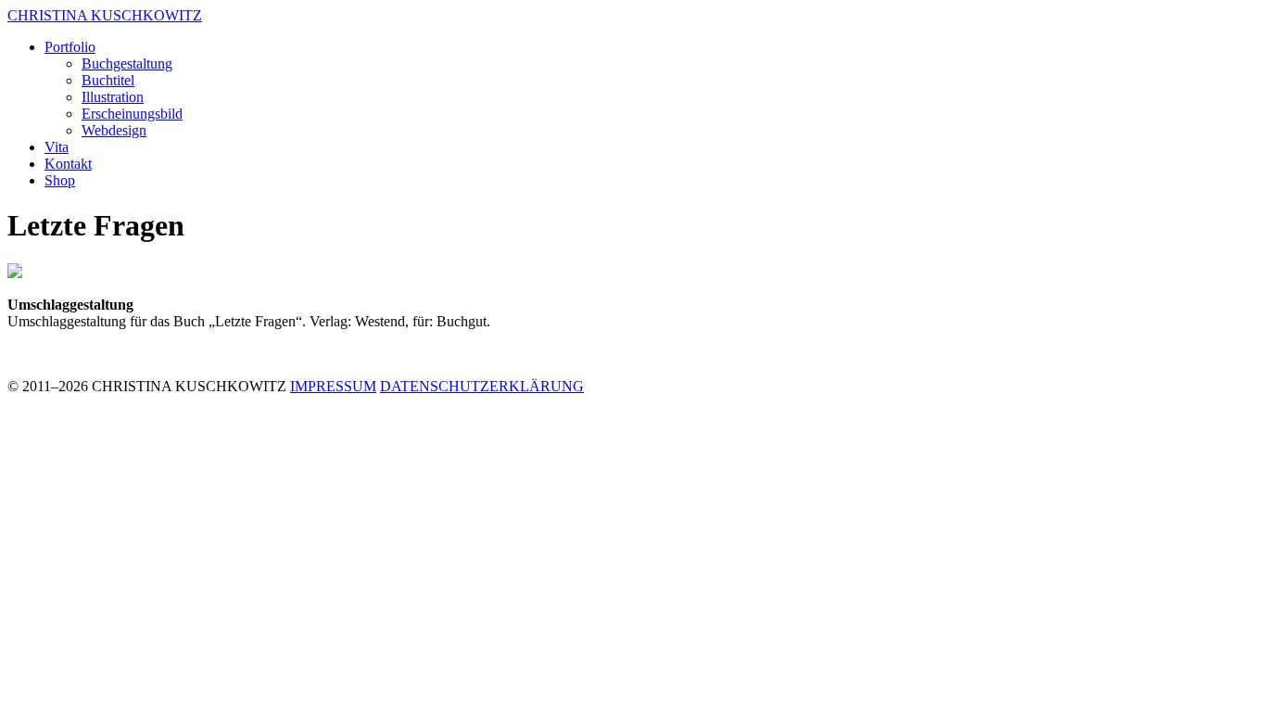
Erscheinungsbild (132, 113)
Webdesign (114, 130)
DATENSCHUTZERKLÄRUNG (482, 386)
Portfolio (69, 47)
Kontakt (68, 164)
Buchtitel (108, 80)
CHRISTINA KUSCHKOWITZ (104, 15)
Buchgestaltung (127, 63)
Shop (59, 180)
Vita (56, 147)
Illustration (113, 97)
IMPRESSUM (333, 386)
